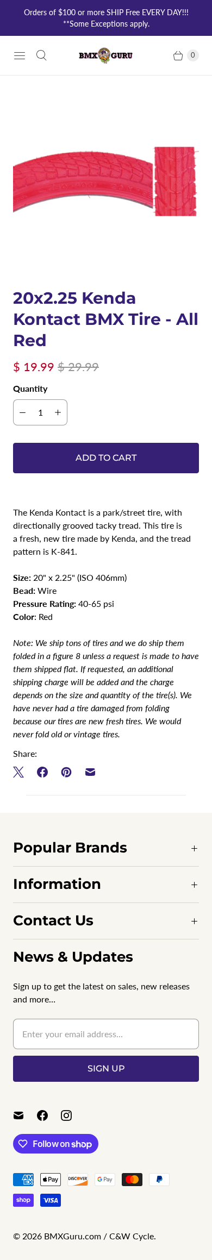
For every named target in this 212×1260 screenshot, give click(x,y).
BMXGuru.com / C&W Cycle (99, 1236)
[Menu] (19, 55)
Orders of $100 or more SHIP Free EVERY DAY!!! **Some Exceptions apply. (106, 18)
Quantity (30, 388)
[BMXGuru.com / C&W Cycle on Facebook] (49, 1115)
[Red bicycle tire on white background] (106, 181)
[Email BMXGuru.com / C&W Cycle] (25, 1115)
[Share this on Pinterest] (66, 772)
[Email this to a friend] (90, 772)
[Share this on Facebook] (42, 772)
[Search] (41, 55)
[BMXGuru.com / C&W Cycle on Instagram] (73, 1115)
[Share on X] (21, 772)
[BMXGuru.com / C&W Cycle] (106, 55)
